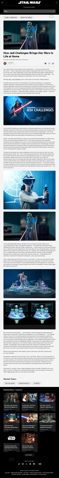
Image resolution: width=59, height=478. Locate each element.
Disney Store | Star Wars (16, 474)
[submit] (56, 2)
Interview (37, 383)
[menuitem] (2, 2)
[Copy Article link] (53, 63)
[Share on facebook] (45, 63)
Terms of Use (7, 472)
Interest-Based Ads (34, 474)
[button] (29, 455)
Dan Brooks (10, 62)
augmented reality (24, 383)
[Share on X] (49, 63)
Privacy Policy (26, 472)
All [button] (6, 11)
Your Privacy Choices (42, 474)
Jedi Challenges (10, 383)
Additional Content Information (16, 472)
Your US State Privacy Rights (47, 472)
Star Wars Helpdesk (25, 474)
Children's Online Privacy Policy (36, 472)
